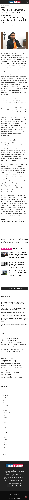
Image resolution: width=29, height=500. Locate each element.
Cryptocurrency (22, 344)
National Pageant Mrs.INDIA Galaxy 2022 (16, 370)
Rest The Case (5, 374)
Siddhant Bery (21, 221)
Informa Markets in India (5, 358)
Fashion (5, 410)
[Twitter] (6, 28)
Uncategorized (6, 452)
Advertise (8, 493)
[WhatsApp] (9, 28)
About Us (4, 493)
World (4, 454)
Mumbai (20, 367)
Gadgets (5, 417)
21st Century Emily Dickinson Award (10, 339)
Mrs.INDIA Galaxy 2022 (6, 367)
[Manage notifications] (26, 497)
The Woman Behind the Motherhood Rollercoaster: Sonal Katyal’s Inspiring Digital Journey (14, 325)
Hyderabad (17, 351)
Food (4, 415)
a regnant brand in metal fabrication (12, 219)
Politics (4, 430)
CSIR (2, 347)
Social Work (5, 439)
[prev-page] (2, 279)
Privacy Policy (23, 493)
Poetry (2, 372)
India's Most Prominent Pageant (8, 354)
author (16, 342)
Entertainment (6, 407)
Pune (11, 372)
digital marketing (12, 347)
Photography (6, 427)
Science (5, 437)
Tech (4, 447)
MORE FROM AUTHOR (18, 248)
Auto (4, 400)
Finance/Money (6, 412)
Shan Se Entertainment (14, 374)
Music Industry (4, 370)
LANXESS (19, 361)
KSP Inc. (16, 221)
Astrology (5, 398)
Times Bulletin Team (6, 25)
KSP (12, 221)
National (5, 425)
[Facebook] (2, 28)
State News (5, 444)
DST (18, 346)
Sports (4, 442)
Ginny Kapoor (17, 349)
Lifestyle (5, 422)
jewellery (12, 358)
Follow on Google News (14, 494)
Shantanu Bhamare (5, 377)
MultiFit (14, 367)
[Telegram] (15, 28)
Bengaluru (4, 344)
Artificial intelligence (9, 342)
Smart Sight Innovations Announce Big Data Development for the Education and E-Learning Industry (22, 241)
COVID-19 (15, 344)
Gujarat (22, 349)
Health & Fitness (7, 420)
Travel (4, 449)
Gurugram (3, 351)
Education (4, 349)
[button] (2, 2)
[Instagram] (12, 485)
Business (7, 5)
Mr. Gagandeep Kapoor (6, 365)
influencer (15, 356)
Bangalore (20, 342)
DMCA (18, 493)
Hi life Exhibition (10, 351)
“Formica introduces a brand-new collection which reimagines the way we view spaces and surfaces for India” (7, 241)
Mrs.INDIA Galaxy (17, 365)
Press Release (6, 432)
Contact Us (14, 493)
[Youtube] (20, 485)
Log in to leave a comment (14, 288)
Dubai (21, 346)
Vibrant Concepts (19, 377)
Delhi (5, 347)
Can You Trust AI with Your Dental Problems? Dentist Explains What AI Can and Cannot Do (13, 309)
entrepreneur (10, 349)
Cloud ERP (22, 219)
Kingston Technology (8, 360)
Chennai (10, 344)
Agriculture (5, 393)
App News (5, 395)
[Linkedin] (12, 28)
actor (2, 342)
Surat (12, 377)
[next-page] (4, 279)
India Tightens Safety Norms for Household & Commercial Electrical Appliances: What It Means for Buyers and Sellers (14, 320)
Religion (5, 434)
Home (2, 5)
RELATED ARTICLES (6, 248)
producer (7, 372)
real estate (16, 372)
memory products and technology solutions (10, 363)
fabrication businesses (6, 221)
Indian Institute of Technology (6, 356)
